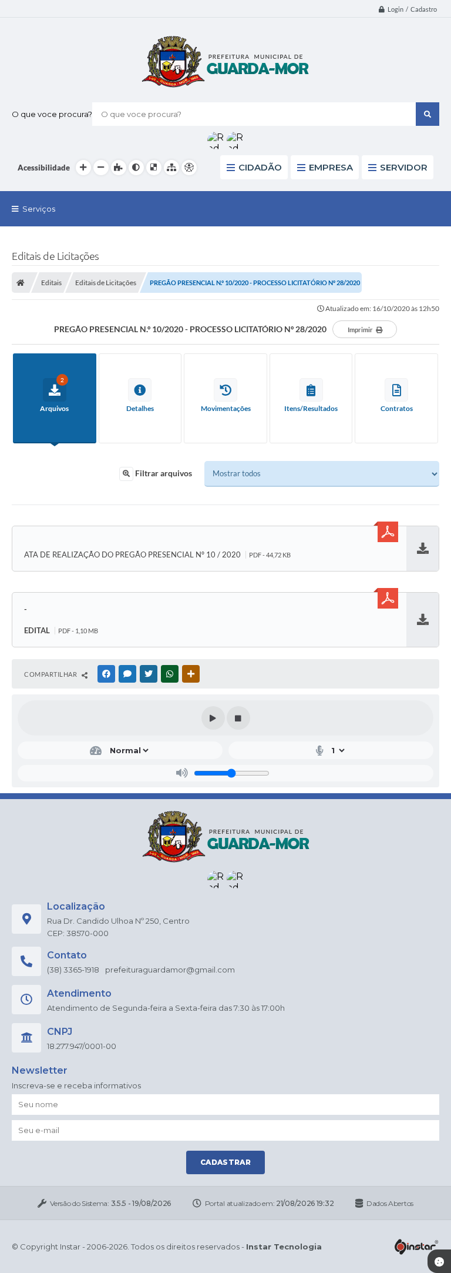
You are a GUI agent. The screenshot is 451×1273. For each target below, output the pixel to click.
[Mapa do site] (171, 167)
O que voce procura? (52, 114)
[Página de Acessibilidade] (189, 167)
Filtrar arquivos (162, 473)
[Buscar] (427, 114)
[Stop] (238, 718)
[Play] (213, 718)
